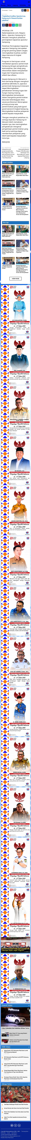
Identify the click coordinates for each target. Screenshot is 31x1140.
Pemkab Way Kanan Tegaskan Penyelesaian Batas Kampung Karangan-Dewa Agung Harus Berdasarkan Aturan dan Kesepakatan (22, 269)
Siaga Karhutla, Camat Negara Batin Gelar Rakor (22, 234)
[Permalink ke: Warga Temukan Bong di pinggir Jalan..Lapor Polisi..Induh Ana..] (8, 168)
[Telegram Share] (13, 25)
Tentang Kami (24, 1131)
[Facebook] (22, 10)
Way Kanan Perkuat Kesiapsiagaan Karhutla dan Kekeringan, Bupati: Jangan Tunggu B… (15, 949)
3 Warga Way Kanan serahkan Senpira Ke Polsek (7, 208)
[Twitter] (25, 10)
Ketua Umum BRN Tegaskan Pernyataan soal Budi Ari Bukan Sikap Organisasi (22, 250)
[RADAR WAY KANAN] (4, 2)
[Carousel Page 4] (28, 951)
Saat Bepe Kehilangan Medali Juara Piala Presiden (16, 1104)
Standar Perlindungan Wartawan (9, 1134)
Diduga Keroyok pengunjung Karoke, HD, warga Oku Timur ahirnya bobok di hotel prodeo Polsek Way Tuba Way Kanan (8, 153)
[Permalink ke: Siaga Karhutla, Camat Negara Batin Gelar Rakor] (22, 168)
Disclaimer (14, 1133)
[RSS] (28, 10)
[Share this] (3, 25)
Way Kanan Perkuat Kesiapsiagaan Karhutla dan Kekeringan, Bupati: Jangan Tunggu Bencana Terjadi (8, 192)
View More (15, 278)
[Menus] (29, 2)
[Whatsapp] (16, 25)
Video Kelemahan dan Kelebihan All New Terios (15, 1028)
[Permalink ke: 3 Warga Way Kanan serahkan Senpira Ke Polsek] (8, 201)
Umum (7, 22)
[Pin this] (10, 25)
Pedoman (3, 1133)
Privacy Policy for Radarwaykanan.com (10, 1136)
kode (8, 1133)
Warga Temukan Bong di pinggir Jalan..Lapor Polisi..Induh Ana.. (8, 175)
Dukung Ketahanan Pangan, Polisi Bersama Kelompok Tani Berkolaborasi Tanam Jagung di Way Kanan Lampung (22, 153)
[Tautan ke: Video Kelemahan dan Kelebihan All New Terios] (15, 1017)
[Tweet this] (6, 25)
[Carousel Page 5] (29, 951)
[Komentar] (20, 25)
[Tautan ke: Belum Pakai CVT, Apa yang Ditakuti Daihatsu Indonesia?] (5, 1034)
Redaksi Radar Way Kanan (7, 1137)
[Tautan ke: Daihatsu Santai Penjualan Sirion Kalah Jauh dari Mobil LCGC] (5, 1041)
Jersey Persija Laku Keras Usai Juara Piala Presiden (16, 1108)
